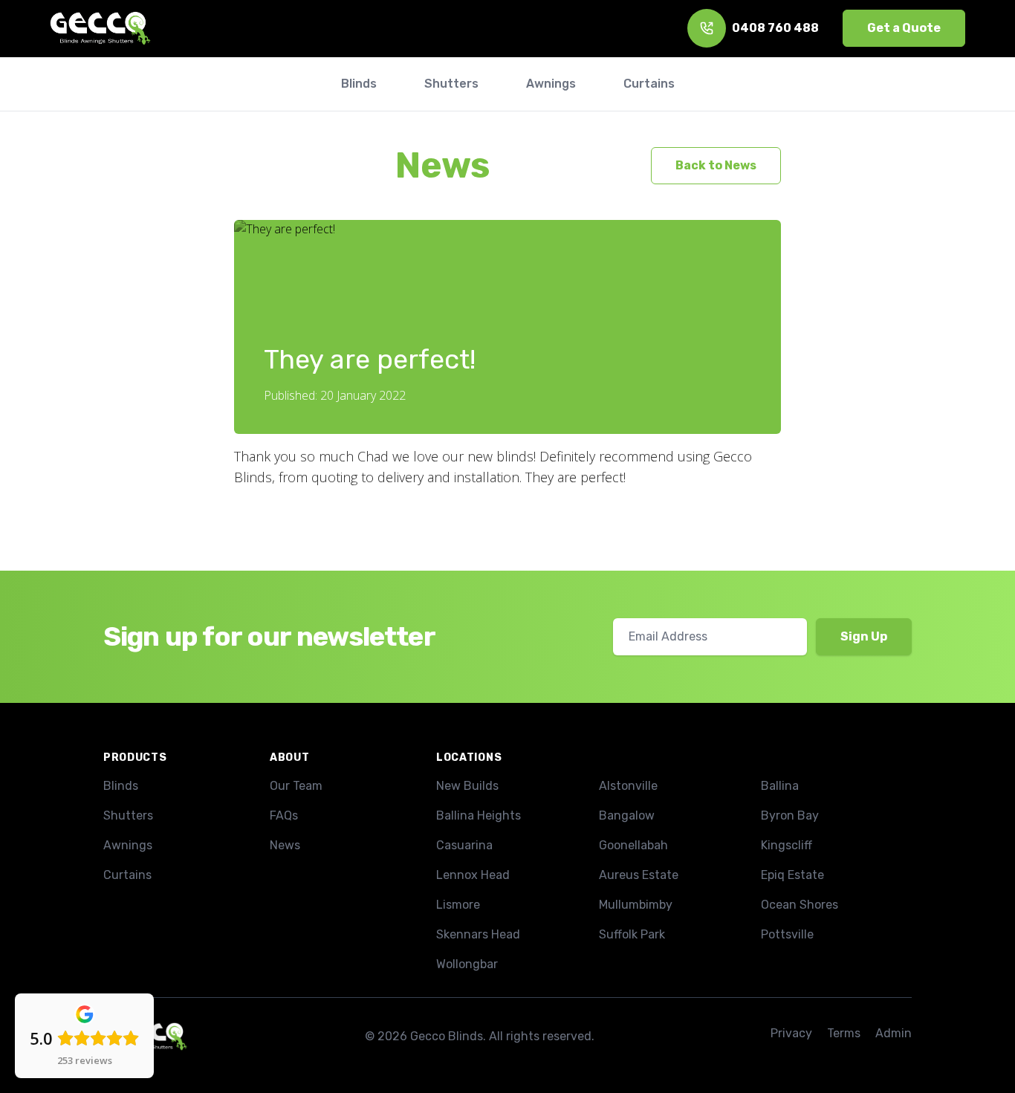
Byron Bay (790, 815)
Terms (843, 1033)
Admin (893, 1033)
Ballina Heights (478, 815)
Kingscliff (786, 845)
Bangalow (627, 815)
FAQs (284, 815)
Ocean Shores (799, 905)
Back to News (715, 165)
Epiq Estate (792, 875)
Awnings (127, 845)
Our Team (296, 786)
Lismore (458, 905)
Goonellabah (633, 845)
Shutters (128, 815)
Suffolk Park (632, 934)
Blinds (120, 786)
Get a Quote (904, 28)
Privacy (791, 1033)
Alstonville (628, 786)
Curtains (127, 875)
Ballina (780, 786)
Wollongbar (467, 964)
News (442, 165)
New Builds (467, 786)
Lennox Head (473, 875)
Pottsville (787, 934)
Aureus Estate (638, 875)
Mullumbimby (635, 905)
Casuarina (464, 845)
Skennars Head (478, 934)
